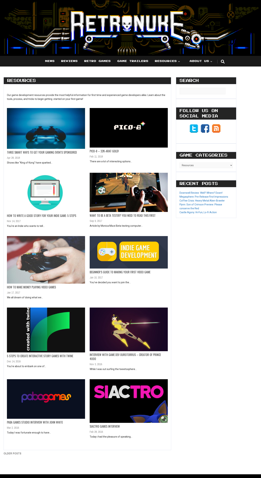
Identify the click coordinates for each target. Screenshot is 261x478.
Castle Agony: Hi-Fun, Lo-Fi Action (198, 212)
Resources (166, 61)
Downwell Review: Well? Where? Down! (201, 192)
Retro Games (97, 61)
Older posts (12, 453)
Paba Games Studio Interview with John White (35, 422)
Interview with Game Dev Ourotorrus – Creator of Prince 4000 (125, 357)
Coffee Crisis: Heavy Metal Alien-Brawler (202, 200)
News (50, 61)
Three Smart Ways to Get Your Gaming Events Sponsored (42, 152)
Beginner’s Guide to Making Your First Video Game (120, 272)
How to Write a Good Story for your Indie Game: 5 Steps (41, 216)
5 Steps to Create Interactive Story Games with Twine (40, 356)
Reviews (69, 61)
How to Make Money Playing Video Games (31, 287)
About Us (199, 61)
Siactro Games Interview (105, 426)
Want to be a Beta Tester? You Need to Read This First (123, 215)
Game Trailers (133, 61)
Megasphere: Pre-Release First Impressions (204, 196)
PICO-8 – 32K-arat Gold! (104, 151)
